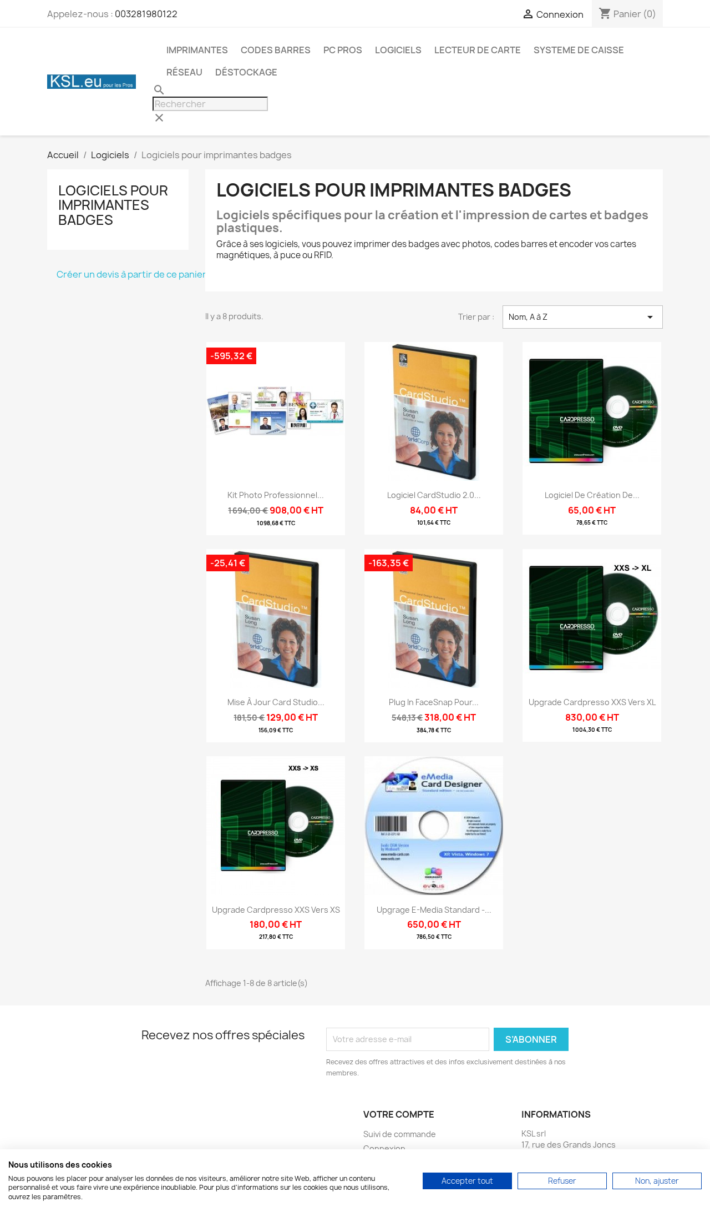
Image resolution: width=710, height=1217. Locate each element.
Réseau (184, 72)
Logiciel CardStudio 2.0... (434, 495)
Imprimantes (197, 50)
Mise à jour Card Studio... (275, 702)
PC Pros (342, 50)
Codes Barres (276, 50)
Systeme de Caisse (579, 50)
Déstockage (246, 72)
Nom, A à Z (583, 317)
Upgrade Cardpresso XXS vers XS (276, 909)
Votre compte (398, 1114)
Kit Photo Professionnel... (275, 495)
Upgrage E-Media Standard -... (434, 909)
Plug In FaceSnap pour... (434, 702)
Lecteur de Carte (477, 50)
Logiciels (398, 50)
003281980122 (146, 14)
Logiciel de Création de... (592, 495)
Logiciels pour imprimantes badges (113, 205)
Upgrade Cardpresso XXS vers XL (592, 702)
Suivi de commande (399, 1134)
